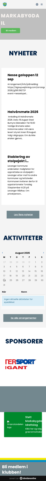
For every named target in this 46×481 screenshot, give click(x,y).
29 (17, 262)
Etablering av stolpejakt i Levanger (19, 160)
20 (23, 276)
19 (17, 276)
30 (23, 262)
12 (17, 271)
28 (11, 262)
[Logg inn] (37, 4)
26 (17, 280)
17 (4, 276)
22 (36, 276)
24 (4, 280)
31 (29, 262)
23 (42, 276)
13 (23, 271)
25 (11, 280)
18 (11, 276)
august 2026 (22, 253)
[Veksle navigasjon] (41, 4)
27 (4, 262)
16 (42, 271)
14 (29, 271)
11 (10, 271)
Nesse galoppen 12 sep (23, 77)
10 (4, 271)
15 (36, 271)
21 (29, 276)
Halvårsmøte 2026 (23, 112)
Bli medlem (11, 30)
